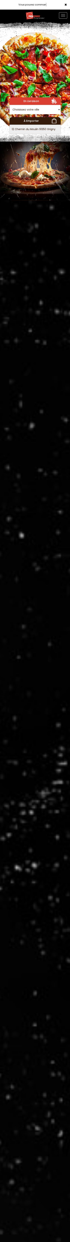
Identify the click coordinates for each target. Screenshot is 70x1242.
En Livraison (31, 101)
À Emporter (31, 121)
